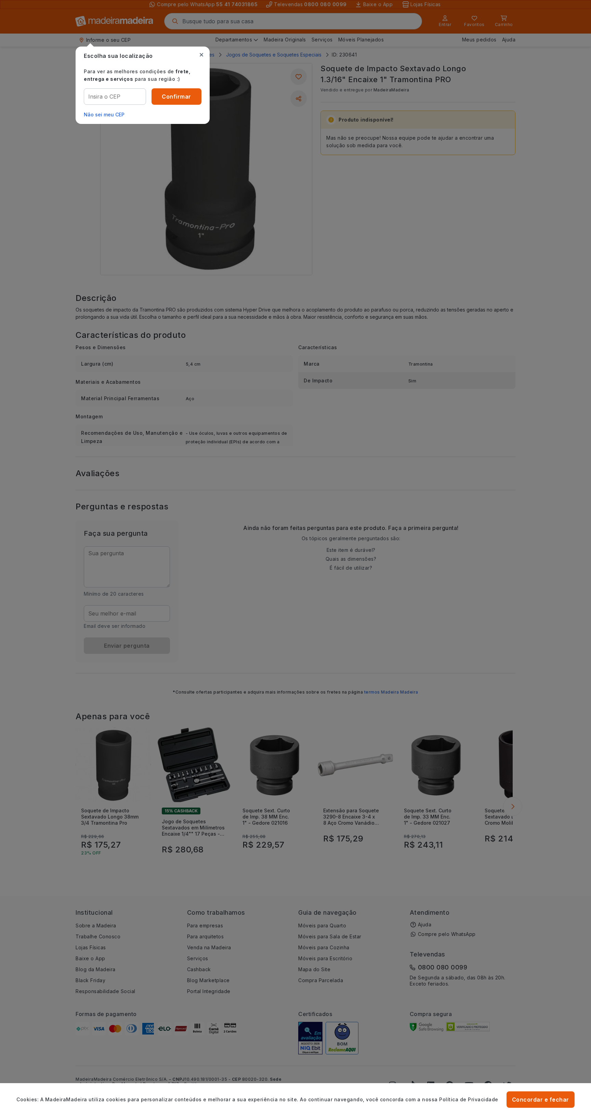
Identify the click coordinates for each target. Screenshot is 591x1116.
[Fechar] (201, 55)
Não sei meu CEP (104, 114)
